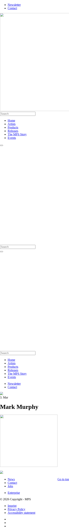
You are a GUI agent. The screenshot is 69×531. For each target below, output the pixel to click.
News (11, 479)
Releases (13, 131)
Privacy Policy (16, 509)
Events (12, 137)
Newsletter (14, 4)
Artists (12, 124)
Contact (12, 8)
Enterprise (14, 492)
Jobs (10, 486)
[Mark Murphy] (1, 472)
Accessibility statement (21, 512)
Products (13, 127)
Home (11, 120)
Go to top (63, 479)
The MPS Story (17, 134)
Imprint (12, 505)
